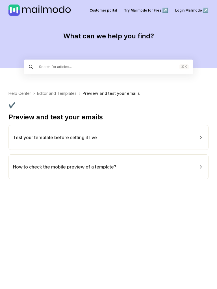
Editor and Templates (57, 93)
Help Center (19, 93)
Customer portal (103, 10)
